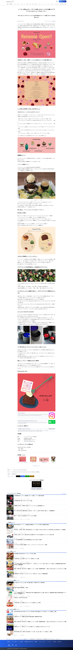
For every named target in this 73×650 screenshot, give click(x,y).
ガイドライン (49, 641)
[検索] (57, 1)
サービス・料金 (14, 641)
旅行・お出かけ (24, 469)
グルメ (14, 469)
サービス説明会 (20, 641)
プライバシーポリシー (42, 641)
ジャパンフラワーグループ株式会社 (49, 21)
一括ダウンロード (37, 465)
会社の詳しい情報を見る (36, 488)
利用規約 (36, 641)
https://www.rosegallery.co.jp (29, 441)
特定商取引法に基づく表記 (29, 641)
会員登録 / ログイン (62, 1)
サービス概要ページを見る (65, 647)
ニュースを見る (63, 493)
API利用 (54, 641)
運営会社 (8, 641)
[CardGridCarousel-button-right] (55, 460)
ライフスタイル (19, 469)
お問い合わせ (59, 641)
